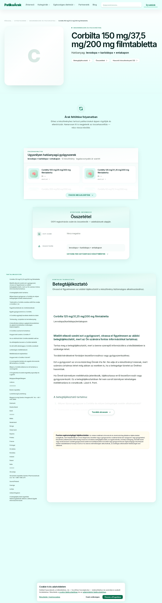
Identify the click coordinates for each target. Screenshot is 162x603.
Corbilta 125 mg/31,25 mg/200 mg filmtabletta (25, 279)
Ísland (11, 460)
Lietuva (12, 382)
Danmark (12, 403)
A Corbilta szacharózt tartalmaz (20, 331)
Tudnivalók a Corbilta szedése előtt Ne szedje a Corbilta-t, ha (25, 303)
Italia (11, 464)
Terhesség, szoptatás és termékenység (23, 319)
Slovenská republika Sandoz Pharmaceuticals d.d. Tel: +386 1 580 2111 (24, 476)
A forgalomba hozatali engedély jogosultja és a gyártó (24, 373)
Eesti (11, 411)
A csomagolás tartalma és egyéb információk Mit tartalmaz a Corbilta (24, 362)
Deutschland (14, 407)
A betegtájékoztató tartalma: (19, 292)
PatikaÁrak (12, 5)
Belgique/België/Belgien (18, 378)
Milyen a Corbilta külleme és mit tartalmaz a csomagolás (24, 368)
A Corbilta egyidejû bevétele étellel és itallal (24, 315)
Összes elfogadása (112, 597)
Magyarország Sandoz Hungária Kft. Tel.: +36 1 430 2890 (25, 398)
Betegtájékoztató (81, 60)
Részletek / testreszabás (49, 597)
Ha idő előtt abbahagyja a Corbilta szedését (24, 346)
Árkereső (30, 5)
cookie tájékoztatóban (68, 592)
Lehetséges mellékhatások (18, 350)
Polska (12, 437)
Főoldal (8, 21)
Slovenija (13, 472)
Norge (12, 426)
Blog (95, 5)
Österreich (13, 430)
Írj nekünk (150, 5)
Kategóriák (43, 5)
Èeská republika (15, 390)
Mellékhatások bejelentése (18, 353)
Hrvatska (12, 449)
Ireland (12, 457)
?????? (12, 414)
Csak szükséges (93, 597)
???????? (13, 386)
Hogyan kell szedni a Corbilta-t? (20, 334)
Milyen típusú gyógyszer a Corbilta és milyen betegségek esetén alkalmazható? (24, 297)
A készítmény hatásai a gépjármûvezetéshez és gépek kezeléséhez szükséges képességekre (24, 325)
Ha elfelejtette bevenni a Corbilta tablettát (23, 342)
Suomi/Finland (14, 481)
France (12, 441)
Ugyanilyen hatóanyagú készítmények (86, 254)
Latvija (12, 489)
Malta (11, 418)
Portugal (12, 445)
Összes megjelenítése (79, 195)
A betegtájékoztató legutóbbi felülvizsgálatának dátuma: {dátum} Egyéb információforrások (23, 498)
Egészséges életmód (63, 5)
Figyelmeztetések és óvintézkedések (22, 308)
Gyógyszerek (20, 21)
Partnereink (84, 5)
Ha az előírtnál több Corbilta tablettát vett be (24, 338)
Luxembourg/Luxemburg (18, 394)
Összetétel (100, 60)
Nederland (13, 422)
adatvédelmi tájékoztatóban (94, 592)
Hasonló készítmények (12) (124, 60)
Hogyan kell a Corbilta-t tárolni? (20, 357)
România (12, 453)
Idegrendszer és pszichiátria (42, 21)
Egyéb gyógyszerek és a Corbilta (21, 312)
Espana (12, 434)
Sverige (12, 485)
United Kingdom (15, 493)
